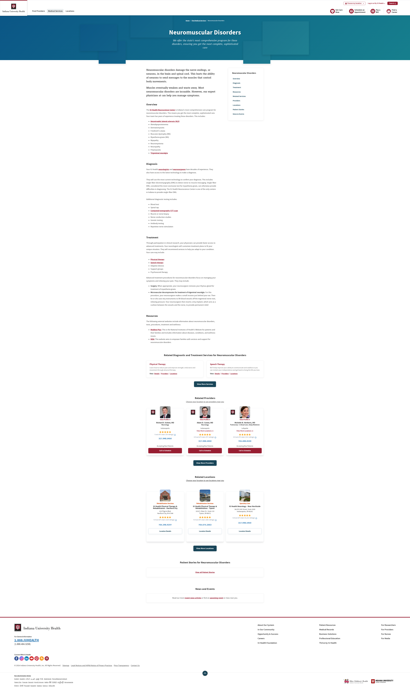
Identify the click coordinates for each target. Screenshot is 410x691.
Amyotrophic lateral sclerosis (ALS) (165, 121)
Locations (70, 11)
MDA (152, 339)
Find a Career (394, 11)
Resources (237, 92)
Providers (236, 101)
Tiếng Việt (51, 686)
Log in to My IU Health (376, 3)
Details (156, 374)
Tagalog (39, 686)
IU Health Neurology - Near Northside (244, 506)
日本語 (54, 682)
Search (391, 3)
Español (22, 679)
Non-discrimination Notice (22, 676)
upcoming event (216, 598)
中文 (41, 679)
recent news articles (193, 598)
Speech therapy (157, 262)
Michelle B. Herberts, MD (245, 423)
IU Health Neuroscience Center (162, 110)
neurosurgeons (179, 169)
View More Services (205, 384)
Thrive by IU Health (328, 643)
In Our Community (266, 629)
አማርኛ (28, 679)
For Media (385, 638)
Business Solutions (327, 634)
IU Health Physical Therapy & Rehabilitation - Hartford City (165, 507)
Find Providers (38, 11)
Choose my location (354, 3)
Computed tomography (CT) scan (164, 210)
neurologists (163, 169)
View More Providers (205, 463)
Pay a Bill (378, 11)
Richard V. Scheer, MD (165, 423)
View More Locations (204, 431)
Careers (261, 638)
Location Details (165, 531)
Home (188, 21)
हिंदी (50, 682)
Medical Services (55, 11)
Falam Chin (17, 682)
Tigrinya (45, 686)
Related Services (239, 96)
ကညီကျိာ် (60, 682)
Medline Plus (156, 329)
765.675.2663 (205, 524)
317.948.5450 (165, 438)
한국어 (16, 686)
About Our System (266, 625)
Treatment (237, 87)
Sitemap (65, 665)
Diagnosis (236, 83)
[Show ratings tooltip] (175, 435)
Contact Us (135, 665)
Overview (236, 79)
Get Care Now (339, 11)
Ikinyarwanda (68, 682)
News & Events (238, 114)
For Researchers (388, 625)
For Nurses (386, 634)
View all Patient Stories (205, 572)
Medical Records (326, 629)
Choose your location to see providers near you (205, 402)
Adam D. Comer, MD (205, 423)
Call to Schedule (165, 450)
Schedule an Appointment (359, 11)
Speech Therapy (217, 364)
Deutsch (31, 682)
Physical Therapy (157, 364)
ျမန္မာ (37, 679)
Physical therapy (157, 259)
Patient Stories (238, 109)
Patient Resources (327, 625)
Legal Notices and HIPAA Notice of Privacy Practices (91, 665)
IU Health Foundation (267, 643)
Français (25, 682)
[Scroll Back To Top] (205, 673)
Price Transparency (121, 665)
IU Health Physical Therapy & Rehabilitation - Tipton (205, 507)
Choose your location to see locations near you (205, 481)
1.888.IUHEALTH (26, 640)
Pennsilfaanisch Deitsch (59, 679)
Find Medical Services (199, 21)
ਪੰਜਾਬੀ (21, 686)
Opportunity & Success (268, 634)
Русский (27, 686)
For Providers (387, 629)
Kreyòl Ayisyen (39, 682)
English (16, 679)
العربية (33, 679)
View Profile (164, 420)
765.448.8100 (244, 441)
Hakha (46, 682)
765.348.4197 (165, 524)
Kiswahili (33, 686)
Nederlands (47, 679)
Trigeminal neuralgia (159, 153)
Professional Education (329, 638)
